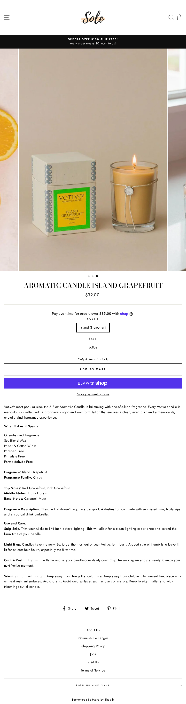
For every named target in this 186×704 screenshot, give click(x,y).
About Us (93, 630)
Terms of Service (93, 670)
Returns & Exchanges (93, 638)
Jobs (93, 654)
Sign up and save (93, 685)
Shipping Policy (93, 646)
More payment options (93, 394)
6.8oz (93, 347)
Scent (93, 319)
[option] (93, 41)
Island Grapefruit (93, 327)
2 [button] (93, 276)
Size (93, 338)
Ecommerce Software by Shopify (93, 699)
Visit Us (93, 662)
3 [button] (97, 276)
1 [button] (89, 276)
